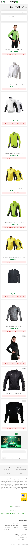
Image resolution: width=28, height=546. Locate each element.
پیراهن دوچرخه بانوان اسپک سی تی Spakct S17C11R (14, 361)
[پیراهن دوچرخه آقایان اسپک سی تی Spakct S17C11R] (14, 35)
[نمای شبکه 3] (11, 16)
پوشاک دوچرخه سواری (19, 12)
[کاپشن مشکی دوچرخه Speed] (14, 412)
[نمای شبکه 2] (13, 16)
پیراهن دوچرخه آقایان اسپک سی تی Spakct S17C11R (14, 49)
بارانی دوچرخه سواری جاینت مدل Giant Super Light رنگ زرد (14, 257)
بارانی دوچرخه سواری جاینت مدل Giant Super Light (14, 84)
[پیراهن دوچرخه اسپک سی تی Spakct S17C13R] (14, 379)
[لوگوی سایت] (14, 2)
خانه (25, 12)
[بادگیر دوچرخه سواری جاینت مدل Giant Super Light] (14, 105)
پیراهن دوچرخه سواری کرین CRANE (14, 292)
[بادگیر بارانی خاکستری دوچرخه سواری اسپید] (14, 312)
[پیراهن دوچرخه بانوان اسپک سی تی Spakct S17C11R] (14, 347)
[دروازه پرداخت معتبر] (24, 497)
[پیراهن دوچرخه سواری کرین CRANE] (14, 278)
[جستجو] (1, 2)
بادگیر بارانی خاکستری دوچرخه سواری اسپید (14, 326)
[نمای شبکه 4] (9, 16)
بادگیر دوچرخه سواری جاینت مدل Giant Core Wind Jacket (14, 222)
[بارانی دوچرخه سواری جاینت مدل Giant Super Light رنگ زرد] (14, 243)
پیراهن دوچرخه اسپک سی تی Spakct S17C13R (14, 393)
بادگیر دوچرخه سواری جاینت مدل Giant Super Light (14, 119)
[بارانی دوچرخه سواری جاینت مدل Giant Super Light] (14, 70)
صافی (4, 458)
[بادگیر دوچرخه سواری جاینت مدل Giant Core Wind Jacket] (14, 209)
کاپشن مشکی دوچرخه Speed (14, 426)
